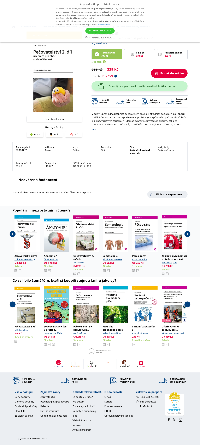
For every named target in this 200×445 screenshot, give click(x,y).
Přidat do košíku (172, 73)
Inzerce (76, 425)
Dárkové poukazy (24, 401)
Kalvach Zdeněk (110, 333)
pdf (75, 134)
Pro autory (78, 401)
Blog (74, 415)
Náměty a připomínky (84, 411)
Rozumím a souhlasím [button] (100, 30)
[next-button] (187, 234)
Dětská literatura (49, 411)
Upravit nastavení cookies (118, 415)
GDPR (107, 411)
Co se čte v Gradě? (82, 397)
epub (37, 134)
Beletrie (44, 406)
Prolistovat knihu (54, 119)
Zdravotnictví (47, 397)
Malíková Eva (79, 333)
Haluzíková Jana (169, 262)
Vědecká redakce (81, 420)
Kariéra (108, 401)
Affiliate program (81, 429)
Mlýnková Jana (99, 43)
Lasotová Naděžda (53, 333)
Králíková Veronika (23, 259)
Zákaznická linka (24, 415)
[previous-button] (13, 234)
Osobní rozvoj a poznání (53, 415)
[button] (100, 37)
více (94, 129)
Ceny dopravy (22, 397)
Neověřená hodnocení (37, 179)
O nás (107, 397)
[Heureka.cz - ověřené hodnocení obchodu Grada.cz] (175, 404)
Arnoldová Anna (140, 333)
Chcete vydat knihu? (83, 406)
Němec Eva (167, 333)
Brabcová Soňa (139, 259)
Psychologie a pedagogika (54, 401)
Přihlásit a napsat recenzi (170, 194)
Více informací (104, 24)
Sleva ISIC (20, 411)
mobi (56, 134)
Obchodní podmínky (26, 406)
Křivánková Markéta (112, 259)
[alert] (100, 21)
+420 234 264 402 (149, 397)
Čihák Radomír (51, 259)
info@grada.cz (148, 401)
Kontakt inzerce (113, 406)
